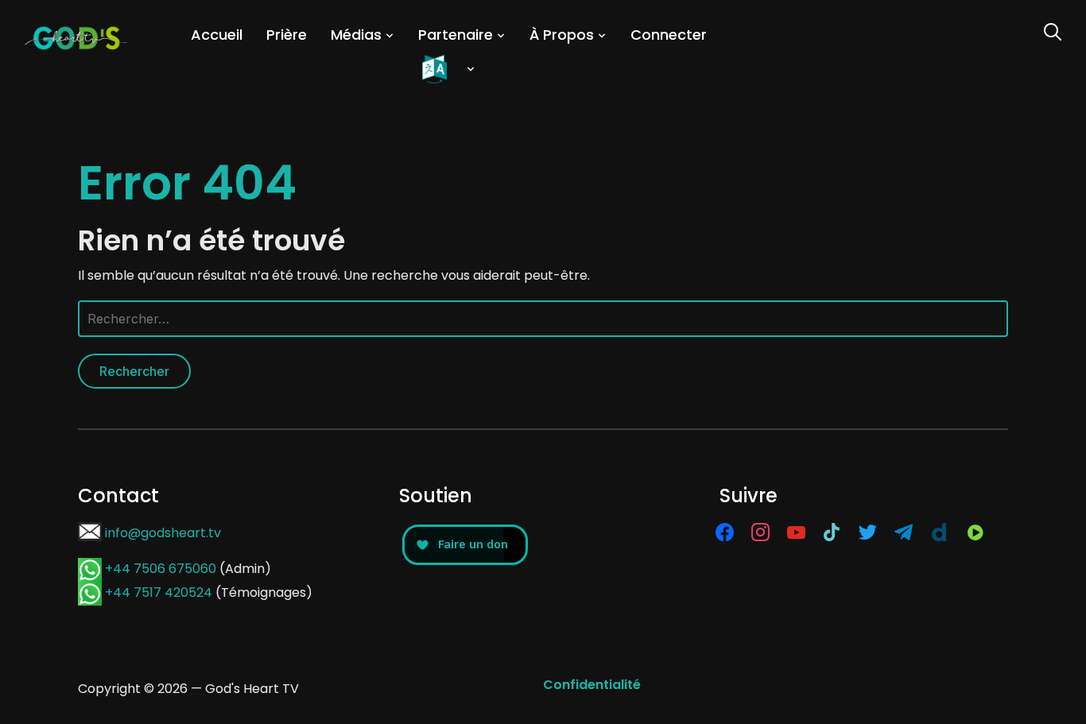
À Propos (561, 35)
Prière (286, 35)
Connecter (668, 35)
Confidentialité (592, 685)
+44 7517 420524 (158, 592)
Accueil (216, 35)
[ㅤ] (448, 69)
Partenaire (455, 35)
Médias (356, 35)
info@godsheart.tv (163, 533)
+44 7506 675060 (160, 568)
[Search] (1053, 30)
